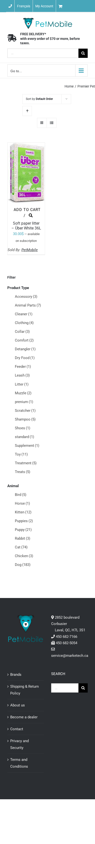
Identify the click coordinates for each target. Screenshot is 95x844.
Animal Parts (28, 305)
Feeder (23, 366)
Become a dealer (24, 717)
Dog (22, 565)
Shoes (22, 428)
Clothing (24, 323)
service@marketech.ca (69, 655)
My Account (44, 6)
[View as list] (51, 123)
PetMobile (29, 250)
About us (17, 705)
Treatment (26, 463)
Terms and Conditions (19, 763)
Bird (20, 494)
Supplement (27, 445)
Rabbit (22, 538)
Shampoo (25, 419)
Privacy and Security (19, 744)
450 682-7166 (66, 636)
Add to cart (27, 209)
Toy (21, 454)
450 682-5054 (66, 643)
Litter (21, 384)
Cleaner (23, 314)
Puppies (24, 521)
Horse (22, 503)
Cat (21, 547)
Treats (22, 472)
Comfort (24, 340)
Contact (16, 729)
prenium (24, 402)
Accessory (26, 296)
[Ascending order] (27, 111)
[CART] (75, 6)
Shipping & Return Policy (24, 689)
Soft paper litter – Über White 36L (26, 225)
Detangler (25, 349)
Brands (15, 674)
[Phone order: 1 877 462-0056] (10, 6)
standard (24, 437)
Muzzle (23, 393)
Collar (22, 331)
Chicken (24, 556)
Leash (22, 375)
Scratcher (25, 410)
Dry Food (25, 358)
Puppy (23, 530)
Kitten (23, 512)
